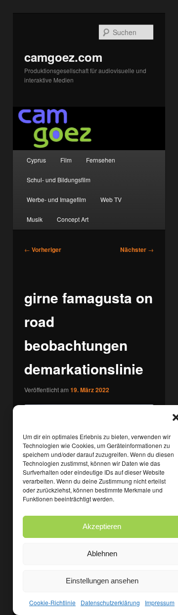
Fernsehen (100, 160)
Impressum (160, 602)
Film (66, 160)
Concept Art (73, 219)
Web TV (111, 199)
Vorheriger (42, 249)
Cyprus (36, 160)
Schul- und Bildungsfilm (58, 179)
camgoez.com (63, 56)
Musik (35, 219)
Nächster (137, 249)
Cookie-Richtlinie (52, 602)
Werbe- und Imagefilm (56, 199)
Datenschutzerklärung (110, 602)
